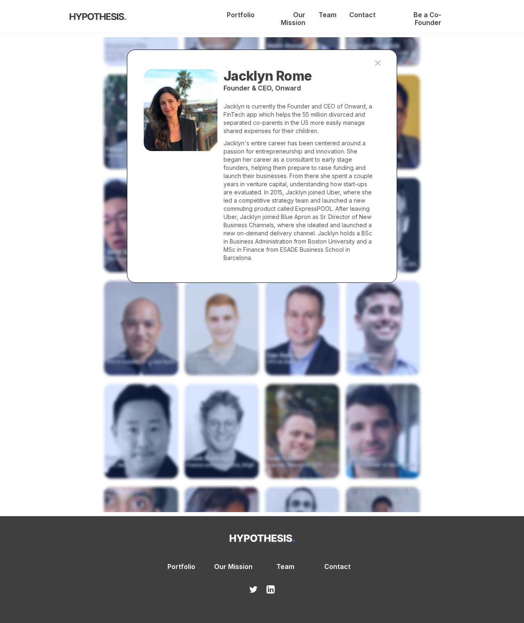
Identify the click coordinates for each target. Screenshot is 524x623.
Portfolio (240, 15)
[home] (98, 18)
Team (327, 15)
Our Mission (293, 15)
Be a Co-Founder (427, 15)
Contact (362, 15)
